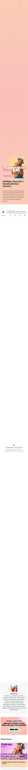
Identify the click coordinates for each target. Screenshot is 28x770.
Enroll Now (14, 729)
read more (4, 764)
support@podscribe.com (10, 451)
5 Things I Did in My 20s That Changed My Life (13, 762)
